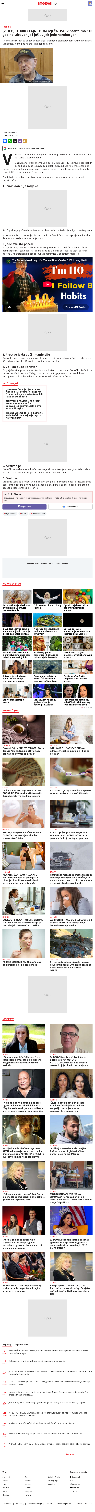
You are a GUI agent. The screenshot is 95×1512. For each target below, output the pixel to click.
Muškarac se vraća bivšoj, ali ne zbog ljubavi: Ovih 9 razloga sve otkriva (41, 1423)
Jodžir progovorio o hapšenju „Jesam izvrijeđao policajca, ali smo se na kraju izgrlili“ (47, 1402)
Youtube (75, 1488)
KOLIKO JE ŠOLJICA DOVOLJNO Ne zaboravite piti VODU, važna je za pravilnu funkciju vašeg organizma (69, 835)
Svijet (4, 1484)
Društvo (54, 872)
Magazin (54, 745)
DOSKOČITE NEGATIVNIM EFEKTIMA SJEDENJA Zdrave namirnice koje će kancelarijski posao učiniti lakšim (22, 922)
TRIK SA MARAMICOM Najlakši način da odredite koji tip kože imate (22, 963)
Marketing (19, 1503)
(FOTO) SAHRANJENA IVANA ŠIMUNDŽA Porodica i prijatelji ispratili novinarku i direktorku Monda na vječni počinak (71, 1198)
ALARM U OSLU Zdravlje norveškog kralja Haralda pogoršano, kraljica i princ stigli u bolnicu (21, 1288)
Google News (72, 506)
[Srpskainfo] (47, 3)
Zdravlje (6, 745)
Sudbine (6, 27)
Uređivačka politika (63, 1503)
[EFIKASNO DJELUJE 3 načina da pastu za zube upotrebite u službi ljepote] (71, 772)
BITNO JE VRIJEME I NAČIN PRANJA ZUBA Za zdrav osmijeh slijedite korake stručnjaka (21, 835)
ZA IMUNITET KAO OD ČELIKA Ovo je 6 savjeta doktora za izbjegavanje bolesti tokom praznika (71, 922)
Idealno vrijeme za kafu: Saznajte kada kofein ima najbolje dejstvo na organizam (24, 415)
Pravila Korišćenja (34, 1503)
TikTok (75, 1491)
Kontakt (49, 1503)
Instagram (76, 1484)
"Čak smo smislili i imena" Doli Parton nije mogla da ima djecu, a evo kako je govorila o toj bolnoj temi (23, 1197)
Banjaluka (51, 1484)
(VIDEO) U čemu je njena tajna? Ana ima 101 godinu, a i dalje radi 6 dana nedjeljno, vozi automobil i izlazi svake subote (24, 393)
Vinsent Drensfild (38, 513)
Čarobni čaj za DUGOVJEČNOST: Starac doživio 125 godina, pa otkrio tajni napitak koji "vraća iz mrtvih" (23, 751)
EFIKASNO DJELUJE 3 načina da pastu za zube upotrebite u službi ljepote (70, 792)
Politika (5, 1480)
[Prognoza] (90, 3)
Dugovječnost (10, 513)
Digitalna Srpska (54, 1477)
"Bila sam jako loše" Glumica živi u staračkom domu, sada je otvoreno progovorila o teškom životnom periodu (22, 1061)
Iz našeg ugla (53, 1480)
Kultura (28, 1495)
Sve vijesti (6, 1477)
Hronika (5, 1495)
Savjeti (23, 513)
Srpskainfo (12, 133)
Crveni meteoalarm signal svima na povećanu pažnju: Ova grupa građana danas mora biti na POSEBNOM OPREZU (70, 966)
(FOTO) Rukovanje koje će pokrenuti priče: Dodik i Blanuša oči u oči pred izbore (45, 1433)
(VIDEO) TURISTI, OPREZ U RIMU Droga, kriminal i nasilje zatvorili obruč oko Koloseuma (49, 1444)
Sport (27, 1477)
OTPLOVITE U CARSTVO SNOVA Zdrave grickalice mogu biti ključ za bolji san (69, 751)
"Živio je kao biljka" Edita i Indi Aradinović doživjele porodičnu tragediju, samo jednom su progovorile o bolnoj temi (67, 1106)
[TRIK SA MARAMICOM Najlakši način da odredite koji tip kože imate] (23, 943)
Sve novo (70, 1454)
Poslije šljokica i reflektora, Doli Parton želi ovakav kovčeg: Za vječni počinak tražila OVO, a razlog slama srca (70, 1289)
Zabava (28, 1484)
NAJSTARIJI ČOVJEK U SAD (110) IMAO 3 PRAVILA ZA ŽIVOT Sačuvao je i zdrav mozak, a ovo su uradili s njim (23, 405)
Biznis (5, 788)
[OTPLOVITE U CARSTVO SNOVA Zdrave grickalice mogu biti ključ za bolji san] (71, 729)
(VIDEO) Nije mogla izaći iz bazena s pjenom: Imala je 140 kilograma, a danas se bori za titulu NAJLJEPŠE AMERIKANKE (69, 1243)
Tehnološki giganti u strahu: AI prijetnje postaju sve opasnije (37, 1361)
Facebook (76, 1477)
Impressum (7, 1503)
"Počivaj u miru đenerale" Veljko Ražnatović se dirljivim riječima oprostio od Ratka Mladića (68, 1151)
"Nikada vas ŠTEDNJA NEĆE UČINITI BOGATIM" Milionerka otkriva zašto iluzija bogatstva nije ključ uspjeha (22, 793)
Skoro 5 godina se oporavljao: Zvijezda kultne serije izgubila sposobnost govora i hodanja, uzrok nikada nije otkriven (22, 1243)
